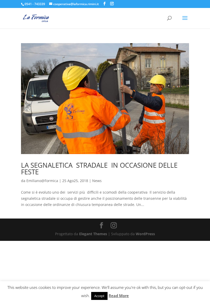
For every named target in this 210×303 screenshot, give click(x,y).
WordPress (145, 233)
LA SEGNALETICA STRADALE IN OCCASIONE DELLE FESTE (99, 168)
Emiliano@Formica (42, 180)
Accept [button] (99, 295)
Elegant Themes (93, 233)
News (97, 180)
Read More (119, 295)
